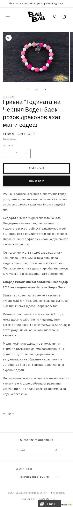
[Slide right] (45, 89)
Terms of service (47, 498)
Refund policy (58, 492)
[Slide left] (28, 89)
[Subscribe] (56, 450)
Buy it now (36, 181)
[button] (8, 16)
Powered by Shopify (38, 492)
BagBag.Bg (21, 492)
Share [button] (10, 414)
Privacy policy (28, 498)
